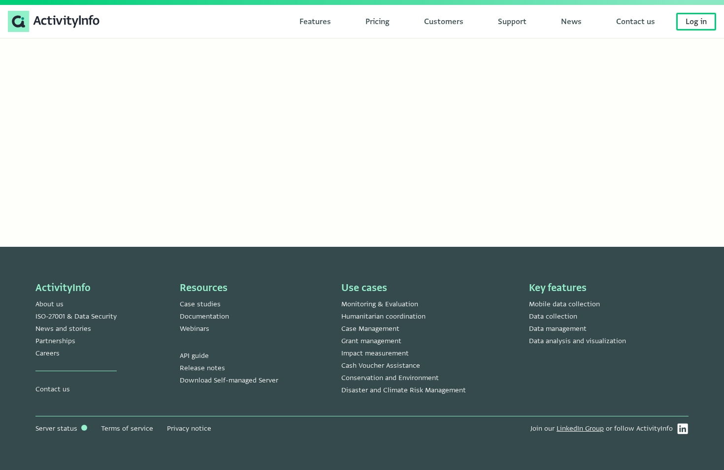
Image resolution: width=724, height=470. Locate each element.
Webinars (194, 328)
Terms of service (127, 428)
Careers (47, 353)
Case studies (200, 304)
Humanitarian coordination (383, 316)
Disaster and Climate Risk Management (403, 390)
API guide (194, 355)
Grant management (371, 341)
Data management (558, 328)
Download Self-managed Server (229, 380)
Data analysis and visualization (577, 341)
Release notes (202, 368)
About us (49, 304)
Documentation (204, 316)
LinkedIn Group (580, 428)
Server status (57, 428)
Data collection (553, 316)
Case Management (370, 328)
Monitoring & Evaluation (379, 304)
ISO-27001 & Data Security (76, 316)
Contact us (52, 389)
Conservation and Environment (390, 377)
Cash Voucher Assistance (380, 365)
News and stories (63, 328)
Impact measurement (375, 353)
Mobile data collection (564, 304)
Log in (696, 22)
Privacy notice (189, 428)
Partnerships (55, 341)
